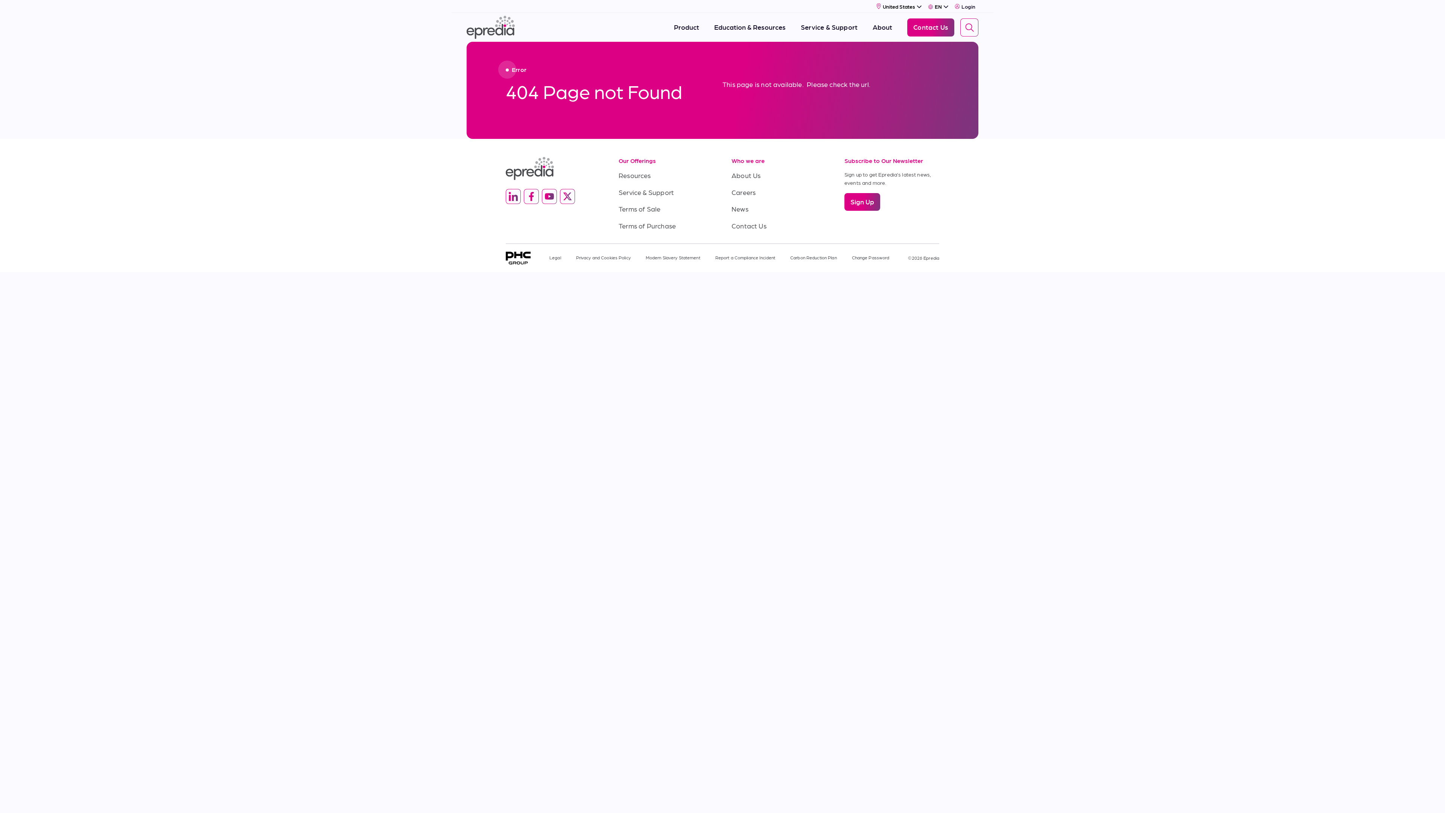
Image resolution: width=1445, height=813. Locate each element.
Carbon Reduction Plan (813, 257)
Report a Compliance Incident (745, 257)
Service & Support (646, 192)
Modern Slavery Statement (673, 257)
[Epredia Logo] (553, 168)
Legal (555, 257)
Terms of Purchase (647, 226)
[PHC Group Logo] (518, 258)
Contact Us (749, 226)
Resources (635, 175)
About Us (746, 175)
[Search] (969, 27)
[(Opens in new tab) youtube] (549, 196)
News (740, 209)
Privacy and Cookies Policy (603, 257)
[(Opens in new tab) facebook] (531, 196)
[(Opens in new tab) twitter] (567, 196)
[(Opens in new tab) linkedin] (513, 196)
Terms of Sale (639, 209)
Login (968, 6)
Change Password (871, 257)
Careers (744, 192)
